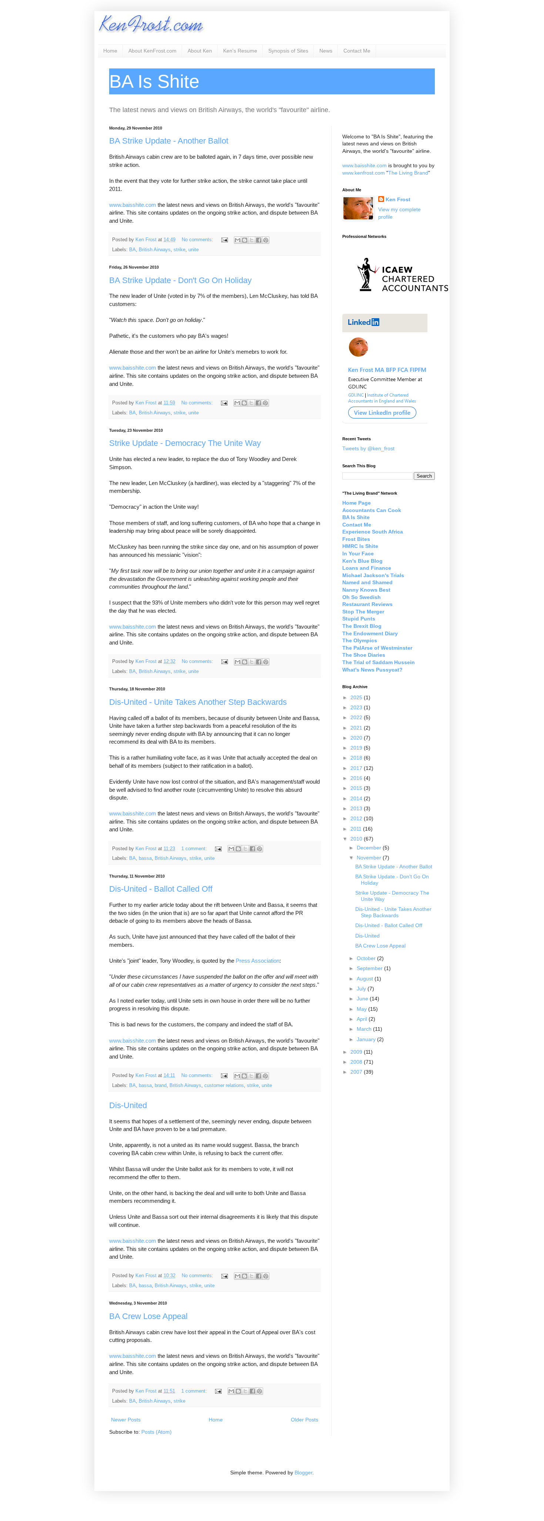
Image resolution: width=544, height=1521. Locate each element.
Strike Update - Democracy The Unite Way (185, 443)
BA (132, 249)
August (366, 979)
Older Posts (304, 1420)
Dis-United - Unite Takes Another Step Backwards (198, 702)
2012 (357, 818)
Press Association (257, 961)
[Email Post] (224, 239)
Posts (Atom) (156, 1432)
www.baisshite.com (132, 205)
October (367, 958)
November (370, 858)
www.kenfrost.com (363, 173)
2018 (357, 758)
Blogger (303, 1472)
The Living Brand (408, 173)
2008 (357, 1062)
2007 (357, 1072)
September (370, 968)
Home (110, 51)
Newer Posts (126, 1420)
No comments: (198, 239)
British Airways (155, 249)
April (363, 1019)
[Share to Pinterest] (265, 240)
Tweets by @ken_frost (368, 448)
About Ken (200, 51)
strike (179, 249)
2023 (357, 707)
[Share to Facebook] (258, 240)
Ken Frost (398, 199)
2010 (357, 839)
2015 (357, 788)
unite (193, 249)
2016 (357, 778)
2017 (357, 768)
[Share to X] (251, 240)
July (362, 989)
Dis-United (128, 1105)
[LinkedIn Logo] (384, 422)
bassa (145, 858)
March (365, 1029)
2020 (357, 738)
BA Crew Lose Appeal (148, 1316)
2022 (357, 717)
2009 (357, 1052)
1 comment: (194, 848)
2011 (356, 829)
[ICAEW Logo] (402, 304)
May (362, 1009)
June (363, 999)
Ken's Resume (240, 51)
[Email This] (237, 240)
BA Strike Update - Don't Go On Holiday (180, 280)
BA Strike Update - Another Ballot (168, 140)
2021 (357, 728)
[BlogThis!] (244, 240)
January (367, 1039)
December (370, 848)
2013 (357, 808)
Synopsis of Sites (288, 51)
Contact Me (356, 51)
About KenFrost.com (152, 51)
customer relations (224, 1085)
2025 (357, 697)
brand (161, 1085)
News (325, 51)
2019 (357, 748)
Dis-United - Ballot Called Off (160, 889)
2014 (357, 798)
